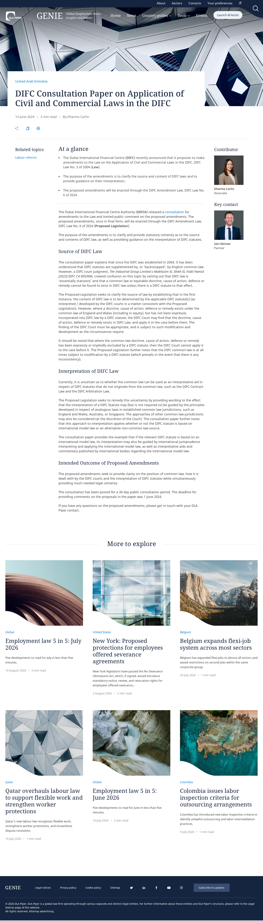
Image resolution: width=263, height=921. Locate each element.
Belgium (185, 632)
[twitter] (131, 888)
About (161, 3)
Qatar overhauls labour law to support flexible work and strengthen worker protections (44, 801)
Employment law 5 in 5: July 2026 (43, 644)
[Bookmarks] (240, 3)
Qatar (9, 782)
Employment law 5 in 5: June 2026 (125, 794)
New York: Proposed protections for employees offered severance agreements (128, 651)
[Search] (256, 9)
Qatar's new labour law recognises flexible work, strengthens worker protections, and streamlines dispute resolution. (38, 826)
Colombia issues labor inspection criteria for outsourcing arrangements (216, 797)
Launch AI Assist (228, 15)
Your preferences (220, 3)
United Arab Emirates (31, 81)
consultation (174, 212)
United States (102, 632)
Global (9, 632)
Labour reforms (26, 157)
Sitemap (115, 887)
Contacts (195, 3)
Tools (182, 15)
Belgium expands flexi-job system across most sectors (216, 644)
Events (201, 15)
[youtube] (169, 888)
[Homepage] (53, 16)
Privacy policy (68, 887)
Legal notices (43, 887)
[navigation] (77, 888)
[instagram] (181, 888)
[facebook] (156, 888)
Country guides (155, 15)
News (131, 15)
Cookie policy (93, 887)
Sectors (177, 3)
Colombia (186, 782)
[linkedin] (144, 888)
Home (115, 15)
